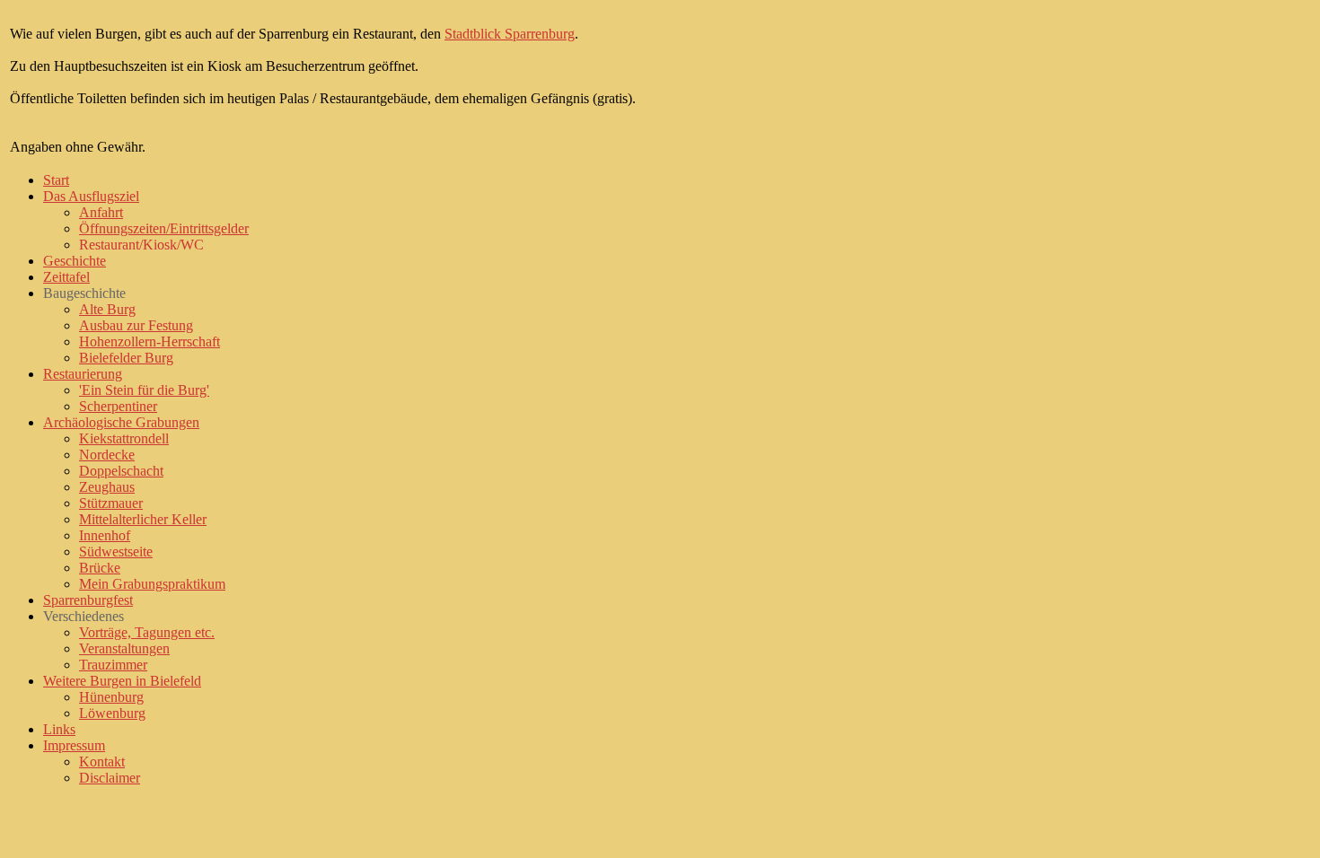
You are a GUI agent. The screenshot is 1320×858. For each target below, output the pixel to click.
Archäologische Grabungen (121, 422)
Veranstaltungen (124, 648)
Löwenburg (112, 713)
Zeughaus (107, 487)
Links (59, 729)
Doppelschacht (121, 470)
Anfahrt (101, 212)
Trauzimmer (113, 664)
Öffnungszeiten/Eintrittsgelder (164, 228)
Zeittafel (66, 277)
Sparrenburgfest (88, 600)
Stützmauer (111, 503)
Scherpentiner (118, 406)
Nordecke (107, 454)
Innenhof (104, 535)
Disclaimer (109, 777)
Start (56, 180)
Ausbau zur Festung (136, 325)
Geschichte (74, 260)
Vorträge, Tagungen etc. (147, 632)
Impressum (74, 745)
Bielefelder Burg (126, 357)
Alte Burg (107, 309)
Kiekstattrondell (124, 438)
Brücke (99, 567)
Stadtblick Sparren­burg (509, 33)
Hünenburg (111, 697)
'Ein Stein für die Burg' (144, 390)
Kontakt (102, 761)
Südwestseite (116, 551)
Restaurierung (82, 373)
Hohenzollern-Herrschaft (149, 341)
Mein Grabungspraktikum (152, 583)
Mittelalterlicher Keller (143, 519)
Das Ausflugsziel (91, 196)
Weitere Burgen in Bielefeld (122, 680)
